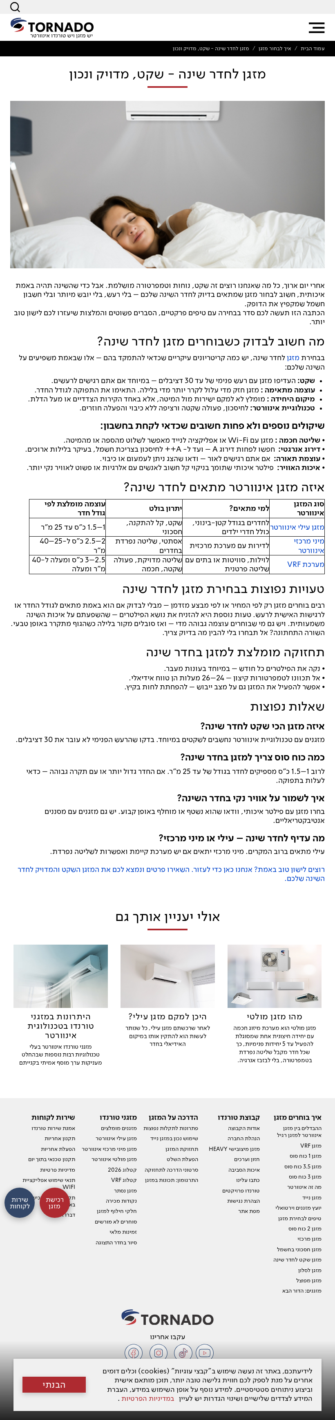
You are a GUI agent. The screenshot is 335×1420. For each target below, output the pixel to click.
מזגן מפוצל (309, 1280)
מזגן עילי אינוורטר (116, 1138)
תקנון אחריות (60, 1138)
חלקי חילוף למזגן (117, 1211)
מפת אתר (249, 1211)
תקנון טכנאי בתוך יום (51, 1159)
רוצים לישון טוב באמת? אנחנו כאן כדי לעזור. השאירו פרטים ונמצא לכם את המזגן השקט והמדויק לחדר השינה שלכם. (171, 874)
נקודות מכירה (121, 1200)
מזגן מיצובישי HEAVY (234, 1149)
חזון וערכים (247, 1159)
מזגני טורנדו (118, 1117)
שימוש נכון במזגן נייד (174, 1138)
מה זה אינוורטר (304, 1187)
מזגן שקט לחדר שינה (297, 1259)
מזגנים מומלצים (119, 1128)
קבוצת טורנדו (239, 1117)
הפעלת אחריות (58, 1149)
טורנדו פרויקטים (241, 1190)
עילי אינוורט (292, 527)
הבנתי (54, 1384)
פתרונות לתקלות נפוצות (170, 1128)
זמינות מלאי (123, 1231)
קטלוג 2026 (122, 1169)
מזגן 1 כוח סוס (306, 1155)
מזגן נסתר (125, 1190)
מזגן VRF (311, 1145)
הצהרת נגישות (243, 1200)
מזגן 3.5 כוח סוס (303, 1166)
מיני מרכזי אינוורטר (309, 545)
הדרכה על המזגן (173, 1117)
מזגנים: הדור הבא (302, 1290)
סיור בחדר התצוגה (116, 1242)
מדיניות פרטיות (57, 1169)
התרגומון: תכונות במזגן (171, 1180)
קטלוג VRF (124, 1180)
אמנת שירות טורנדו (53, 1128)
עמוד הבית (313, 48)
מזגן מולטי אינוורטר (114, 1159)
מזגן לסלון (310, 1270)
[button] (316, 27)
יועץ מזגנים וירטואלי (298, 1207)
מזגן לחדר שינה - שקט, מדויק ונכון (211, 48)
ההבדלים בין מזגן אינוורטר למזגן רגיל (299, 1131)
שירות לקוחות (53, 1117)
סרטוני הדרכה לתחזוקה (171, 1169)
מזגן (293, 357)
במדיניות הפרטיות (147, 1398)
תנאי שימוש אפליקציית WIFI (48, 1183)
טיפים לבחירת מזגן (300, 1218)
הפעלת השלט (182, 1159)
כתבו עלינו (248, 1180)
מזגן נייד (312, 1197)
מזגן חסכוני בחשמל (299, 1249)
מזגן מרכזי (309, 1238)
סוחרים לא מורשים (116, 1221)
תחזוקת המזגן (181, 1149)
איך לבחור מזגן (275, 48)
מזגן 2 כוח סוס (305, 1228)
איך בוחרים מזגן (298, 1117)
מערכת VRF (305, 564)
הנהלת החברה (244, 1138)
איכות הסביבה (244, 1169)
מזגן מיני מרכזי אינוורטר (109, 1149)
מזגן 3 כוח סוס (305, 1176)
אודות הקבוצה (244, 1128)
